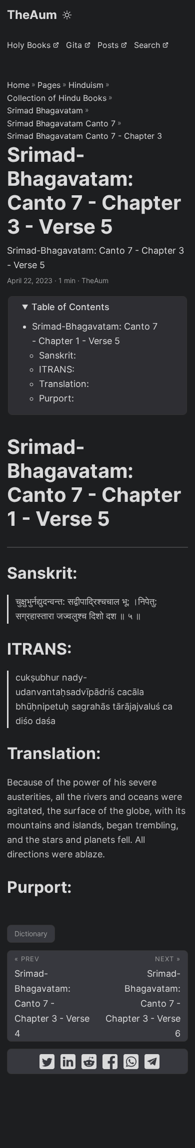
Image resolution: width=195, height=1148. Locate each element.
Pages (49, 85)
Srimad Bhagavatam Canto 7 (61, 123)
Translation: (64, 384)
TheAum (32, 14)
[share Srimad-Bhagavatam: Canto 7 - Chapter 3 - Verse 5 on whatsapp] (131, 1064)
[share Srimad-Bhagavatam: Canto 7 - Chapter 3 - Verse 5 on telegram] (152, 1064)
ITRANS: (56, 369)
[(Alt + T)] (67, 15)
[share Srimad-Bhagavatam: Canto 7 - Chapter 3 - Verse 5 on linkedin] (68, 1064)
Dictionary (31, 933)
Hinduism (86, 85)
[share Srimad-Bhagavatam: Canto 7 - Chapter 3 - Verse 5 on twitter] (47, 1064)
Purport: (56, 398)
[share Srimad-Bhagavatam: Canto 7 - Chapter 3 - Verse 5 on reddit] (89, 1064)
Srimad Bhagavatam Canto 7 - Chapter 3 (84, 136)
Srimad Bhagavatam (45, 110)
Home (18, 85)
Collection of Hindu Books (56, 98)
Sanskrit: (57, 355)
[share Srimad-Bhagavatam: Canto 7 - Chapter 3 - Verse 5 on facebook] (110, 1064)
